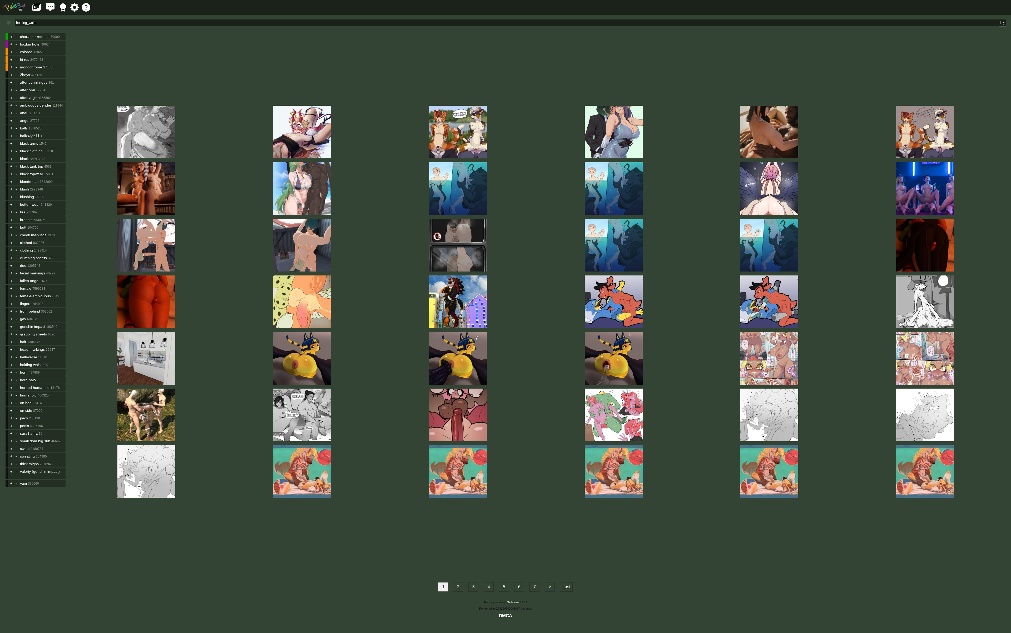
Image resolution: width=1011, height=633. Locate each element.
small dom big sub (35, 441)
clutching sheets (33, 258)
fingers (25, 304)
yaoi (23, 483)
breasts (26, 220)
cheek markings (33, 235)
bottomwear (30, 204)
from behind (30, 311)
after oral (27, 90)
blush (24, 189)
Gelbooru (513, 602)
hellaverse (28, 357)
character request (34, 36)
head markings (32, 349)
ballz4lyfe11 (29, 136)
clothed (26, 242)
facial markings (32, 273)
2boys (25, 75)
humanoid (28, 395)
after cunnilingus (33, 82)
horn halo (28, 380)
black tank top (31, 166)
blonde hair (29, 181)
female (25, 288)
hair (23, 342)
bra (23, 212)
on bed (26, 403)
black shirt (28, 159)
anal (23, 113)
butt (23, 227)
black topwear (31, 174)
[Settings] (74, 10)
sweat (25, 448)
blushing (27, 197)
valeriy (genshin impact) (40, 471)
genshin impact (32, 326)
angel (24, 120)
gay (23, 319)
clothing (26, 250)
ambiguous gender (35, 105)
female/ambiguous (35, 296)
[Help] (86, 10)
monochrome (31, 67)
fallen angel (29, 281)
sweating (27, 456)
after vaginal (30, 98)
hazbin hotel (30, 44)
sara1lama (29, 433)
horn (24, 372)
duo (23, 265)
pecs (24, 418)
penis (24, 426)
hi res (24, 59)
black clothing (31, 151)
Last (566, 587)
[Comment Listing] (50, 10)
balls (24, 128)
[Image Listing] (36, 10)
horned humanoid (34, 387)
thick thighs (29, 464)
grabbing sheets (33, 334)
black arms (29, 143)
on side (26, 410)
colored (26, 52)
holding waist (31, 365)
